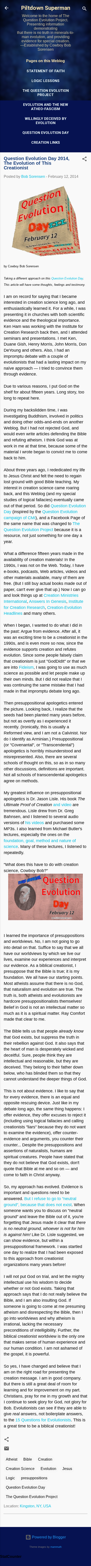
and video (62, 804)
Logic (10, 1478)
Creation (45, 1459)
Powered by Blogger (48, 1537)
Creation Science (20, 1469)
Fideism (26, 667)
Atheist (11, 1459)
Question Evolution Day (45, 133)
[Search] (84, 9)
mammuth (56, 1546)
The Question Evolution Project (45, 93)
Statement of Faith (46, 71)
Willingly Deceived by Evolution (45, 121)
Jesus (67, 1469)
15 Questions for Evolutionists (43, 1420)
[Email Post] (6, 1450)
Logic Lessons (46, 81)
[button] (84, 159)
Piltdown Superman (45, 8)
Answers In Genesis (47, 601)
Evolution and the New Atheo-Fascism (45, 107)
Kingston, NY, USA (35, 1506)
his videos (34, 822)
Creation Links (45, 142)
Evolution (48, 1469)
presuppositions (34, 1478)
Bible (27, 1459)
